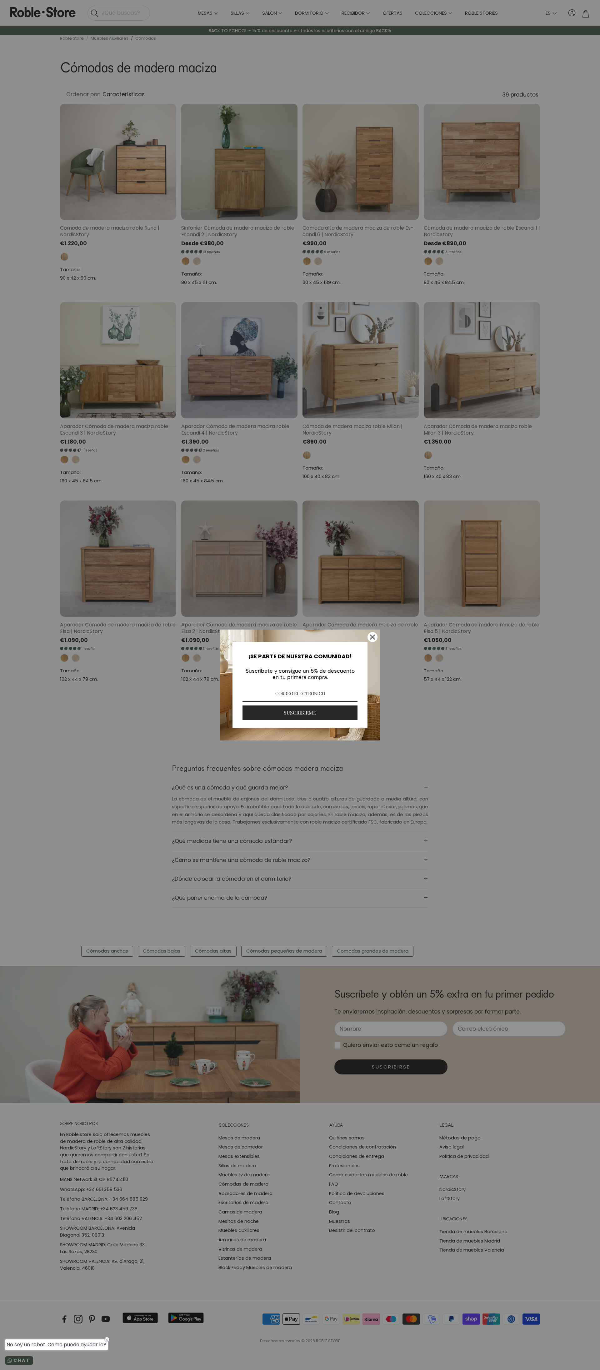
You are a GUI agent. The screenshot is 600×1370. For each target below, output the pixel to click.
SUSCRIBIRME (300, 712)
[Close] (372, 637)
